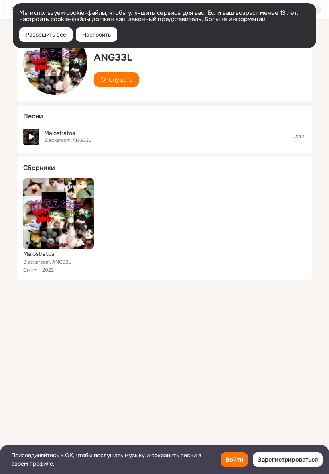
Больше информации (235, 19)
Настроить (96, 34)
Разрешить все (46, 34)
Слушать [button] (120, 79)
